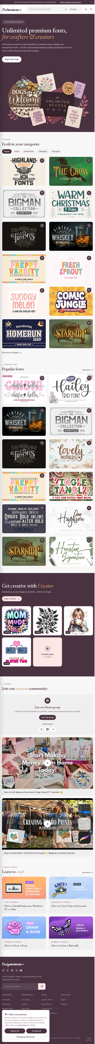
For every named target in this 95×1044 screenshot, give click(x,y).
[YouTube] (52, 719)
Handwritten (29, 150)
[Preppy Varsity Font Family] (23, 265)
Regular (7, 150)
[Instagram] (40, 719)
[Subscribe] (42, 986)
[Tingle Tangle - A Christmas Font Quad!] (69, 479)
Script (17, 150)
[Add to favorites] (41, 159)
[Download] (35, 159)
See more (84, 365)
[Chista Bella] (23, 383)
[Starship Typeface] (69, 329)
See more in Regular (10, 348)
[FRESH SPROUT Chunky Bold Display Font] (69, 265)
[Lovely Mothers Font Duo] (69, 447)
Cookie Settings (87, 1039)
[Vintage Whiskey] (69, 233)
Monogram (56, 150)
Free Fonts (6, 1000)
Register (64, 1004)
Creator (25, 1004)
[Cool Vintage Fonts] (23, 511)
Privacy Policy (46, 1004)
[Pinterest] (12, 970)
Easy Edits (26, 1009)
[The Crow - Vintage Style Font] (69, 170)
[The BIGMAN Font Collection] (23, 201)
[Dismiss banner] (89, 2)
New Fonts (6, 1004)
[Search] (64, 9)
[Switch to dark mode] (84, 9)
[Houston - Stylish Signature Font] (69, 543)
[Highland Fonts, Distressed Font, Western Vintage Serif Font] (23, 170)
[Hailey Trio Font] (69, 383)
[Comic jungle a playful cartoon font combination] (69, 297)
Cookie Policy (46, 1009)
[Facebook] (46, 719)
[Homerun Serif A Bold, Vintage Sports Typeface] (23, 329)
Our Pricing (26, 1000)
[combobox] (46, 9)
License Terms (46, 1000)
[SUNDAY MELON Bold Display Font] (23, 297)
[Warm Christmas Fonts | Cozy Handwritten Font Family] (69, 201)
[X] (16, 970)
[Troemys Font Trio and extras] (23, 233)
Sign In (63, 1000)
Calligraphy (43, 150)
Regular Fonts (7, 1009)
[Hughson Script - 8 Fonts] (69, 511)
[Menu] (89, 9)
